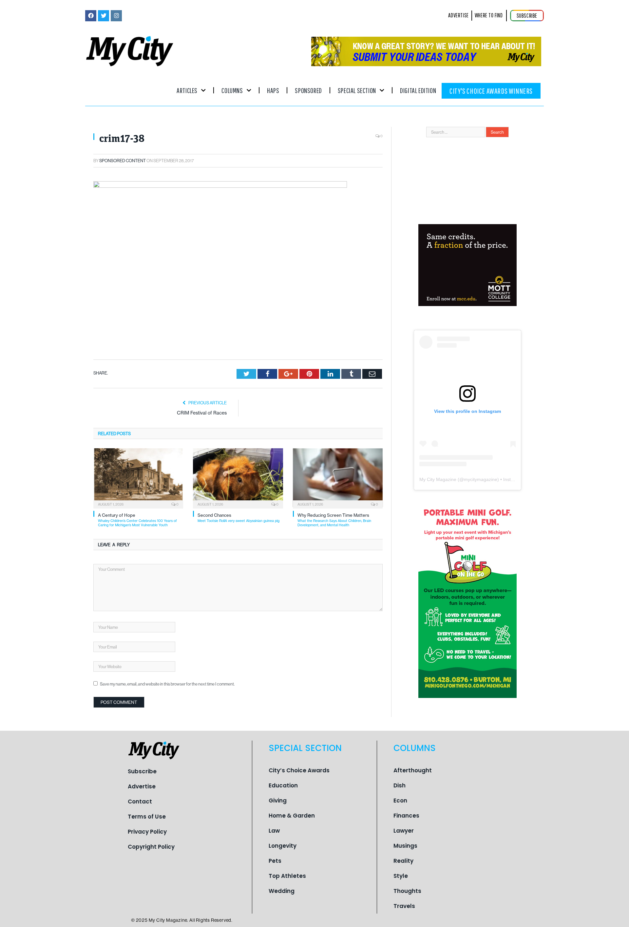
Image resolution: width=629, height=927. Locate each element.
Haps (273, 90)
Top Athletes (287, 876)
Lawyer (403, 831)
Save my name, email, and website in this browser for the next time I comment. (167, 683)
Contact (140, 801)
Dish (399, 785)
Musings (405, 846)
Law (274, 831)
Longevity (282, 846)
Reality (403, 861)
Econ (400, 800)
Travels (404, 906)
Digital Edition (418, 90)
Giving (278, 800)
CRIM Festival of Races (202, 413)
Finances (406, 816)
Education (283, 785)
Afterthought (412, 770)
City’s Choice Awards (299, 770)
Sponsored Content (122, 160)
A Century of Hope (137, 519)
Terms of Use (147, 817)
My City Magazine (437, 479)
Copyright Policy (151, 847)
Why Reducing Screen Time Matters (334, 519)
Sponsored (308, 90)
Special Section (357, 90)
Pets (275, 861)
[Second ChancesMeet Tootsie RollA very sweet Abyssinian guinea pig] (238, 477)
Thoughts (407, 891)
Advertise (142, 786)
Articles (187, 90)
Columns (232, 90)
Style (400, 876)
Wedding (282, 891)
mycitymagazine (480, 479)
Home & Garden (292, 816)
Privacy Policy (147, 832)
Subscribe (142, 771)
